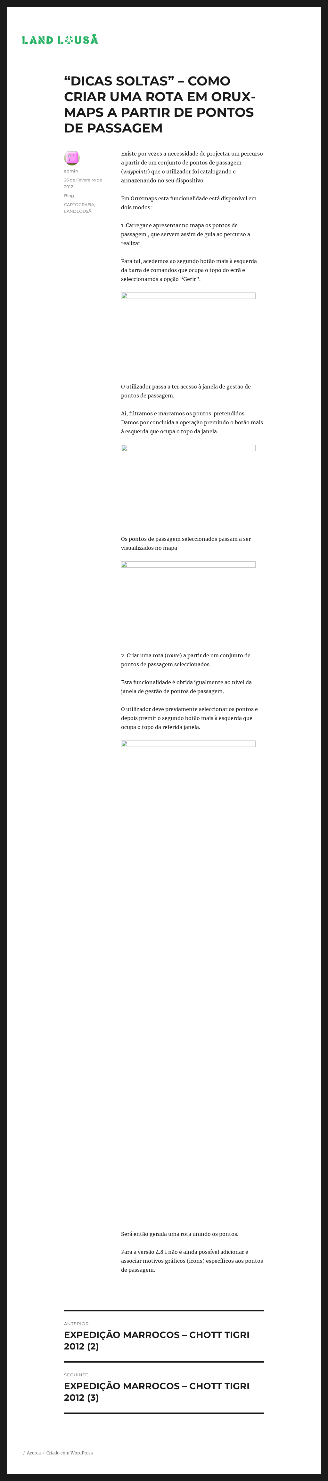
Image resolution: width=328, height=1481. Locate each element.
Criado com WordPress (69, 1453)
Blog (69, 195)
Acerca (34, 1453)
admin (71, 170)
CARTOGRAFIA (79, 204)
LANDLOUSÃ (77, 211)
